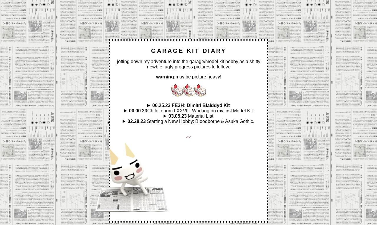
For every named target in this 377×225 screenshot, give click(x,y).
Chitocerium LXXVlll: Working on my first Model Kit (191, 110)
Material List (190, 116)
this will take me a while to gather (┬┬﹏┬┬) (188, 116)
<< (188, 137)
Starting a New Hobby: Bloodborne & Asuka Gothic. (191, 121)
